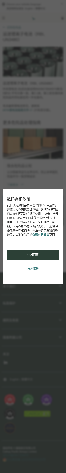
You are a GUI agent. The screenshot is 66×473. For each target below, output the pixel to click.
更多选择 (33, 268)
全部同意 (33, 254)
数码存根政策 (40, 234)
